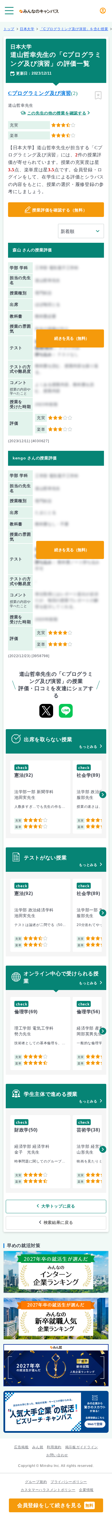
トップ (8, 29)
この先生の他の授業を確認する (56, 113)
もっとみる (88, 747)
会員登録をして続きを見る (55, 1505)
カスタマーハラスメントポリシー (48, 1490)
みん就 (37, 1447)
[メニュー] (9, 10)
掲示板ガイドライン (81, 1447)
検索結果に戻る (58, 1222)
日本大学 (27, 29)
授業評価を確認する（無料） (59, 210)
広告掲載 (21, 1447)
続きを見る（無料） (71, 338)
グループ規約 (36, 1482)
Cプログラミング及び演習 (39, 93)
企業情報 (86, 1490)
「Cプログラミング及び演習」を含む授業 (74, 29)
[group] (40, 797)
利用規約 (54, 1447)
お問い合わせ (57, 1455)
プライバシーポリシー (69, 1482)
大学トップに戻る (58, 1206)
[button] (102, 794)
